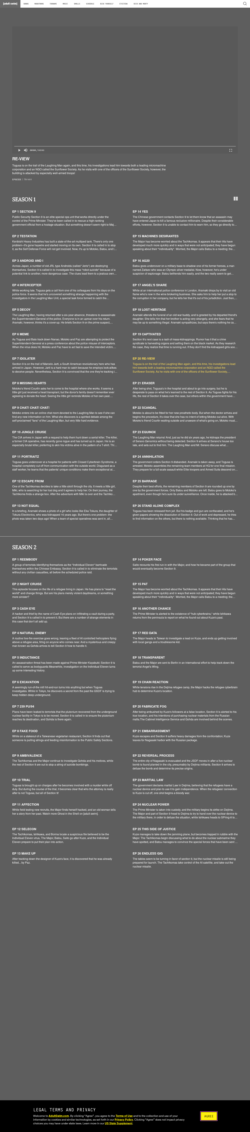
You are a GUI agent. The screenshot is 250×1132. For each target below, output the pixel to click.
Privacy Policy (124, 1119)
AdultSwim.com (59, 1116)
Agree (209, 1116)
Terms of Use (124, 1116)
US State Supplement (118, 1123)
